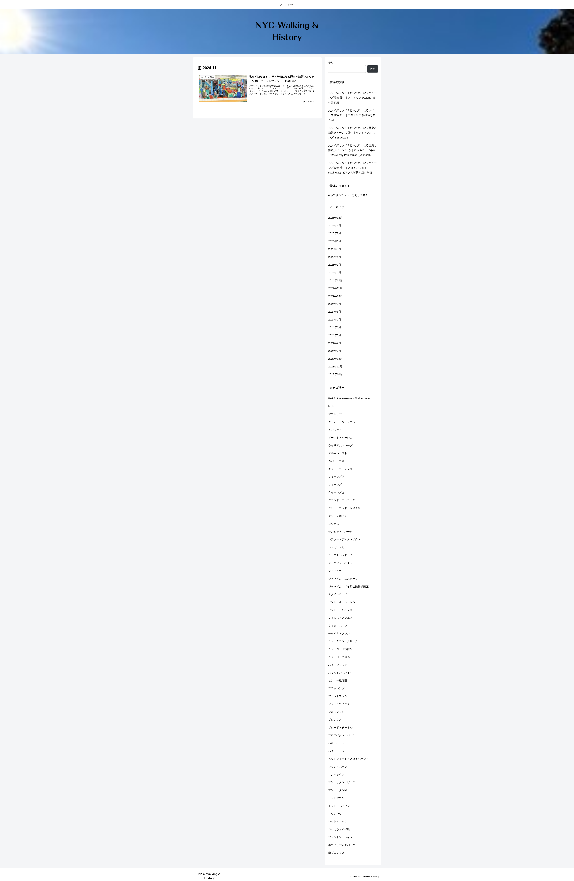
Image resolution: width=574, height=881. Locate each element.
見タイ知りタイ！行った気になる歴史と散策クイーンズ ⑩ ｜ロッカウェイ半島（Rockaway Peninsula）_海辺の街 (352, 150)
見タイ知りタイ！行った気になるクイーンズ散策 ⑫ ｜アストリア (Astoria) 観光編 (352, 115)
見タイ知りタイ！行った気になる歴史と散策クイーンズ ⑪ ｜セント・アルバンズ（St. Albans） (352, 132)
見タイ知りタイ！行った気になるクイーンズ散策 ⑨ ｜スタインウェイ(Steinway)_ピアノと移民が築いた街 (352, 167)
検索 (330, 62)
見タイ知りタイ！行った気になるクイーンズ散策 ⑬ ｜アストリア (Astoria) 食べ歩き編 (352, 97)
